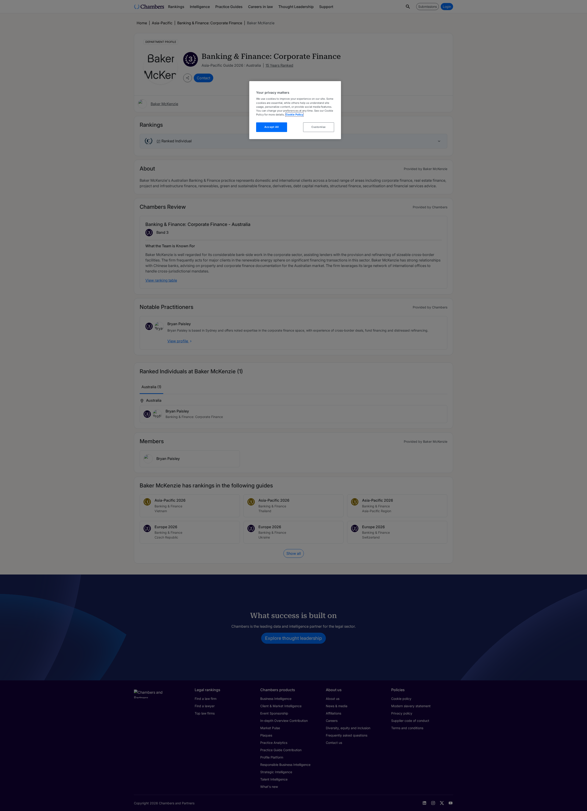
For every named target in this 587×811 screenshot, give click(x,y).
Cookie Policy (294, 114)
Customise (318, 127)
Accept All (271, 127)
